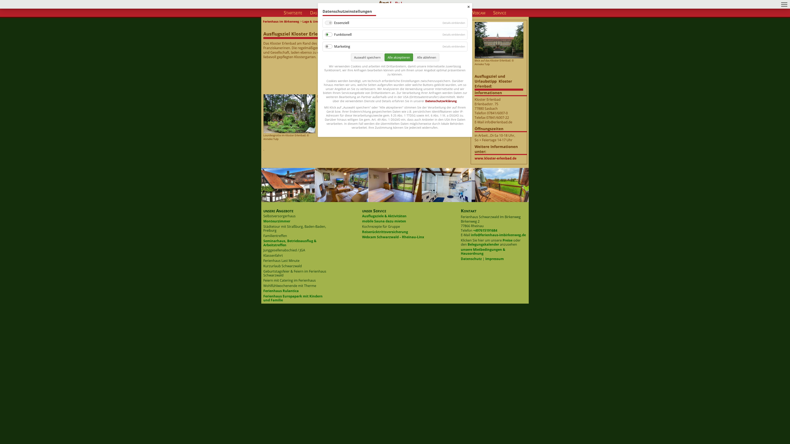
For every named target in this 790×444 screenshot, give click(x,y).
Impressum (494, 259)
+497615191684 (485, 230)
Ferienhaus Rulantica (281, 291)
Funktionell (343, 34)
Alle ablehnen (426, 57)
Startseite (293, 12)
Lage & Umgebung (315, 21)
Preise (507, 240)
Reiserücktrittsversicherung (385, 232)
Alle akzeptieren (399, 57)
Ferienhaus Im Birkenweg (281, 21)
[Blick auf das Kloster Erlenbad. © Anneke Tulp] (499, 40)
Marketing (342, 46)
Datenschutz (471, 259)
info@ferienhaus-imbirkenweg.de (498, 235)
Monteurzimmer (276, 221)
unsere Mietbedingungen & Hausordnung (483, 251)
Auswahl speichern (367, 57)
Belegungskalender (483, 244)
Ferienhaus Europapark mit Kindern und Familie (293, 298)
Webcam (477, 12)
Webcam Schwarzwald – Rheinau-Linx (393, 237)
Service (499, 12)
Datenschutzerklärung (441, 101)
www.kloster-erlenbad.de (495, 158)
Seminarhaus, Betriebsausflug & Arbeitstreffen (289, 243)
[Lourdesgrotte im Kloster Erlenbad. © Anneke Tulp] (289, 114)
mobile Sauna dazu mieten (384, 221)
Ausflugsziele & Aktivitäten (384, 216)
